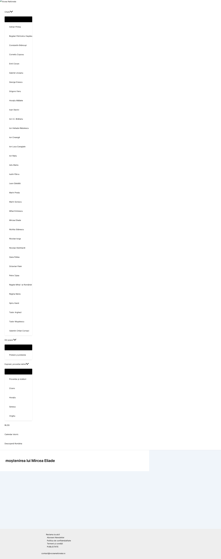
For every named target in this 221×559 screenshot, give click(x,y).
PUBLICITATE (52, 547)
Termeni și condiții (55, 543)
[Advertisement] (71, 490)
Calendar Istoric (9, 524)
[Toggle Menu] (18, 19)
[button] (11, 11)
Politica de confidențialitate (59, 540)
